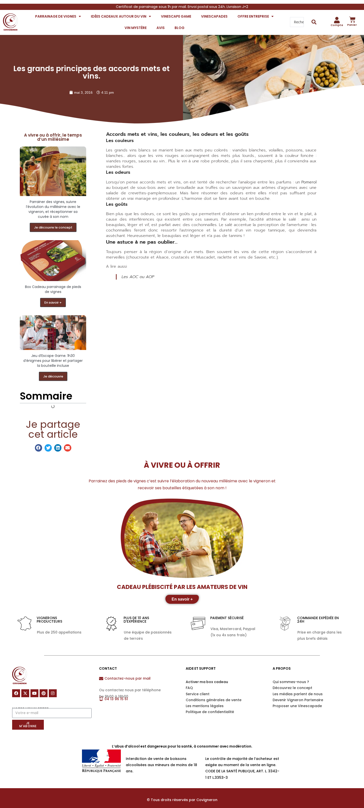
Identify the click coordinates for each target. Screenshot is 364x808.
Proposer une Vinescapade (297, 705)
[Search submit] (314, 22)
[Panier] (352, 19)
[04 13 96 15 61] (101, 699)
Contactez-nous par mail (127, 678)
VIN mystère (136, 27)
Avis (160, 27)
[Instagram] (53, 693)
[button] (38, 447)
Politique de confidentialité (210, 711)
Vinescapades (214, 16)
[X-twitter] (25, 693)
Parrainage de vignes (55, 16)
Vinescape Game (176, 16)
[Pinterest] (44, 693)
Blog (179, 27)
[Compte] (337, 20)
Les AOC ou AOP (138, 277)
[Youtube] (34, 693)
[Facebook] (16, 693)
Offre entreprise (253, 16)
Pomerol (308, 182)
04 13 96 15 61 (116, 698)
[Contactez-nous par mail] (101, 678)
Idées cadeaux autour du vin (118, 16)
